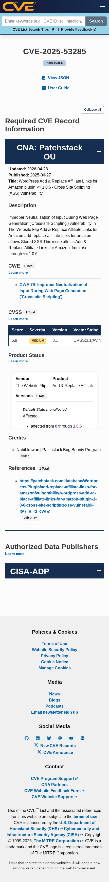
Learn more (18, 272)
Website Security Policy (54, 650)
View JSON (58, 78)
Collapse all (92, 109)
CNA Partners (54, 785)
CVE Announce (57, 752)
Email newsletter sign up (54, 712)
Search (96, 21)
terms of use (85, 816)
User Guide (58, 88)
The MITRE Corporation (57, 841)
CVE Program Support (53, 778)
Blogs (54, 700)
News (54, 694)
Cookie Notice (54, 662)
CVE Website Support (53, 797)
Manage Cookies (55, 668)
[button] (102, 7)
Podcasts (54, 706)
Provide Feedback (77, 29)
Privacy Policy (54, 656)
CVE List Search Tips (31, 29)
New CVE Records (57, 746)
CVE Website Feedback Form (53, 791)
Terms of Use (54, 644)
